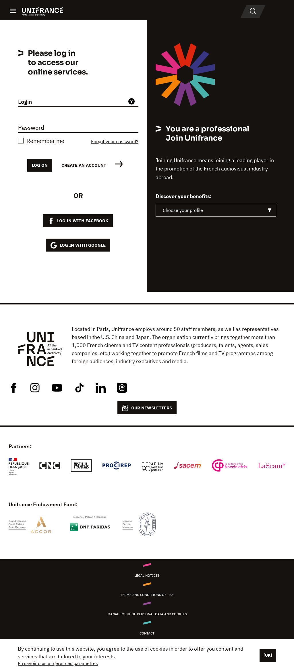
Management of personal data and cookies (147, 614)
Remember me (45, 140)
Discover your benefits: (184, 196)
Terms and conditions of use (147, 595)
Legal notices (147, 575)
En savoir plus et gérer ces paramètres (58, 663)
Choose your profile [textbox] (183, 210)
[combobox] (216, 210)
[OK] (268, 655)
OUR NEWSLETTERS (151, 408)
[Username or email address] (131, 102)
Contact (147, 633)
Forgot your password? (114, 141)
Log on (40, 165)
